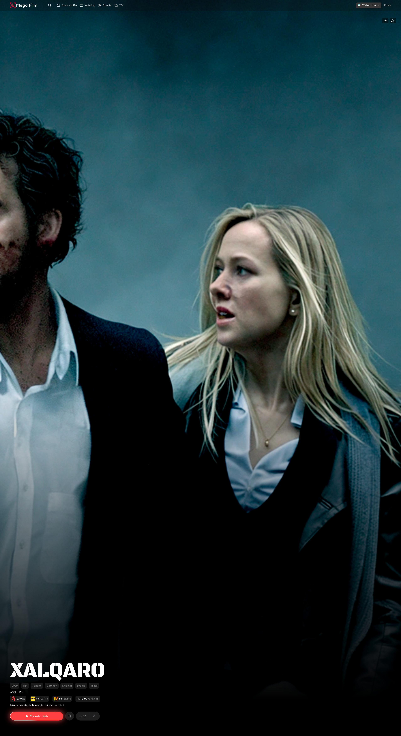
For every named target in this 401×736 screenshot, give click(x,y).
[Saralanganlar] (69, 716)
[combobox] (368, 5)
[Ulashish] (385, 20)
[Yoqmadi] (94, 716)
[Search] (49, 5)
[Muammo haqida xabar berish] (393, 20)
